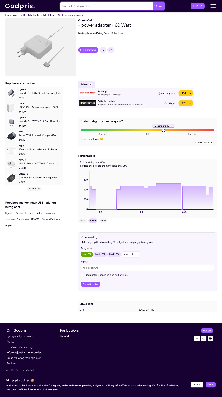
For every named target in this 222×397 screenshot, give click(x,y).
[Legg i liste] (103, 50)
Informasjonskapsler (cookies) (24, 352)
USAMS (35, 219)
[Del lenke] (110, 50)
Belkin (39, 213)
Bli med (64, 336)
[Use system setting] (210, 338)
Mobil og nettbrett (15, 15)
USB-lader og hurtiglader (69, 15)
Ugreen (9, 213)
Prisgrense (86, 248)
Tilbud (198, 6)
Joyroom (10, 219)
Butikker (11, 363)
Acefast (29, 213)
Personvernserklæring (19, 347)
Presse (10, 341)
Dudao (19, 213)
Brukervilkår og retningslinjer (23, 358)
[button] (213, 6)
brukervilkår (121, 274)
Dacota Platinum (51, 219)
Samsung (50, 213)
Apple (8, 225)
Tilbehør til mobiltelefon (41, 15)
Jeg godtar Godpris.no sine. (107, 274)
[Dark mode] (203, 338)
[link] (20, 6)
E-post (84, 261)
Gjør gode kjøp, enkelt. (20, 336)
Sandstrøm (23, 219)
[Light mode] (197, 338)
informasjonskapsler (37, 385)
